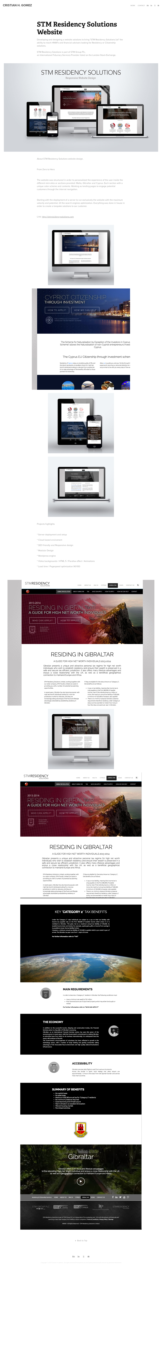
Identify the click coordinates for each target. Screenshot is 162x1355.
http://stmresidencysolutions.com (58, 216)
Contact (141, 5)
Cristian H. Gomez (17, 5)
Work (132, 5)
